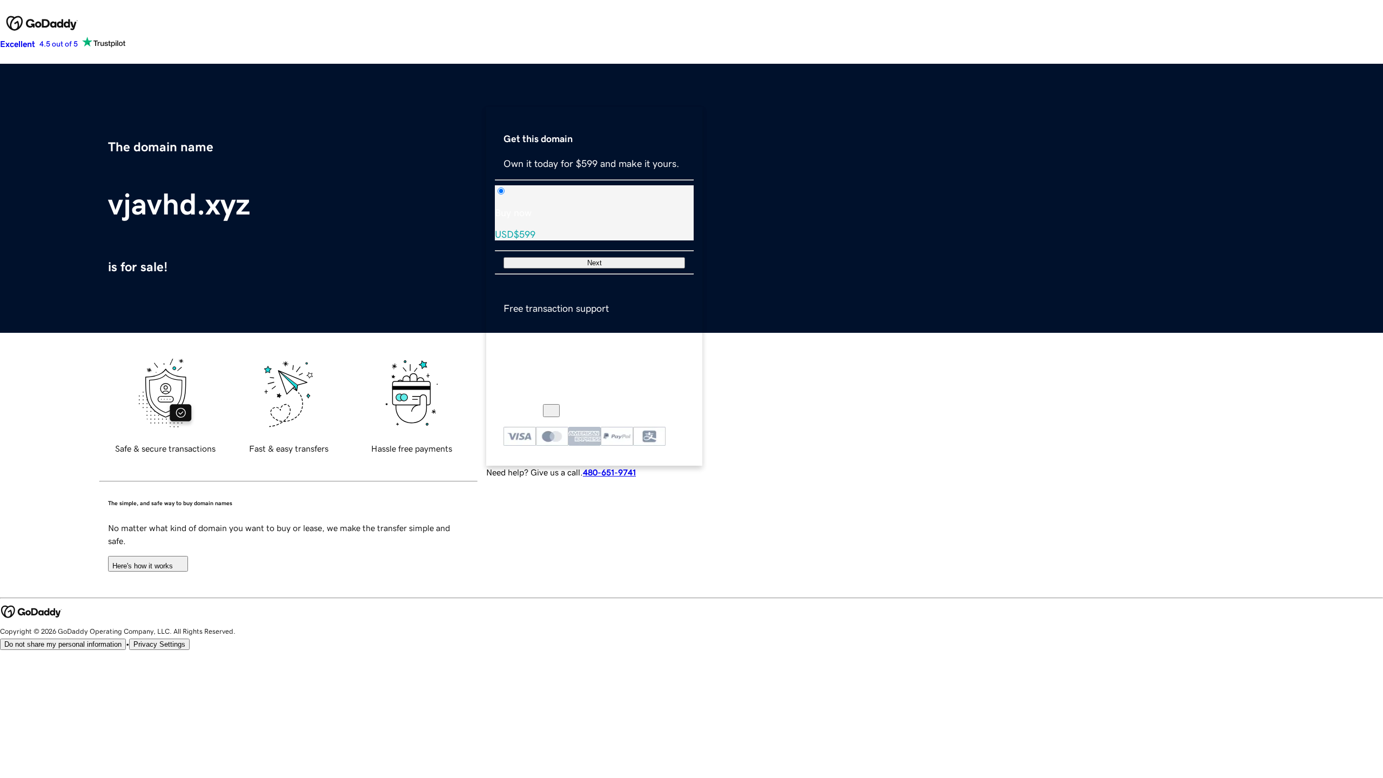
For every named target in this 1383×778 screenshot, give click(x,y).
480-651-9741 (609, 472)
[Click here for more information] (551, 410)
